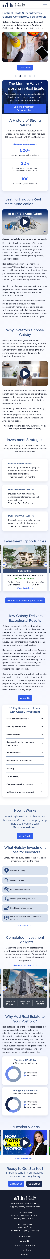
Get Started (25, 67)
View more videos (24, 1158)
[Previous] (4, 564)
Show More (24, 925)
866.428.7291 (17, 1203)
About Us (25, 698)
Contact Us (34, 1184)
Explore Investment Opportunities (24, 108)
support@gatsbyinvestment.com (25, 1206)
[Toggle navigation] (45, 4)
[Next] (45, 564)
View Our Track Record (24, 965)
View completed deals (24, 144)
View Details (23, 588)
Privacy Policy (25, 1250)
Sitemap (25, 1254)
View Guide (25, 836)
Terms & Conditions (25, 1245)
